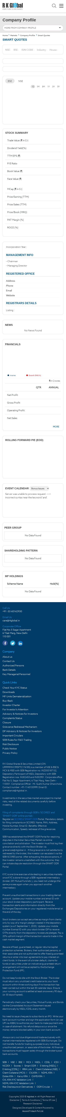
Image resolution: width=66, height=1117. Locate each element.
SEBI (5, 1062)
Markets (14, 35)
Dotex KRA (8, 1076)
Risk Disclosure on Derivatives (18, 1086)
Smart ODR (30, 1065)
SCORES (18, 819)
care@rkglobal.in (11, 620)
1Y (48, 86)
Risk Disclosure (11, 744)
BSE (10, 81)
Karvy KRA (22, 1076)
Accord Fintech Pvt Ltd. (33, 1111)
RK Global (13, 6)
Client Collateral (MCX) (14, 1072)
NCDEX (6, 1065)
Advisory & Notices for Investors (20, 713)
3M (43, 86)
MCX (28, 1062)
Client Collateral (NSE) (47, 1069)
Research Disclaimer (32, 1103)
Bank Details (9, 669)
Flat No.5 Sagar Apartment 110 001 (17, 633)
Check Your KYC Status (15, 687)
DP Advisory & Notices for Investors (22, 731)
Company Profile (27, 35)
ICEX (56, 1062)
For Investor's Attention (15, 709)
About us (7, 656)
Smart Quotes (44, 35)
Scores (17, 1065)
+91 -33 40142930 (12, 611)
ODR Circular (43, 1086)
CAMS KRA (37, 1076)
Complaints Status (12, 718)
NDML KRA (46, 1072)
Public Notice (10, 748)
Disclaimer (14, 1100)
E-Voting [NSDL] (48, 1065)
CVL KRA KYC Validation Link (17, 1079)
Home (5, 35)
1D (33, 86)
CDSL (47, 1062)
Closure (7, 722)
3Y (53, 86)
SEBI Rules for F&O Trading (17, 739)
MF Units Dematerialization (17, 696)
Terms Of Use (48, 1100)
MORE (56, 426)
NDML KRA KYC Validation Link (18, 1083)
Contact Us (9, 661)
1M (38, 86)
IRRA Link (27, 1069)
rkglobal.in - (32, 1096)
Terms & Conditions (31, 1100)
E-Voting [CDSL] (10, 1069)
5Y (58, 86)
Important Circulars (13, 735)
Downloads (9, 692)
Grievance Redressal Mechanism (20, 726)
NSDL (38, 1062)
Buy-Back (8, 700)
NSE (20, 81)
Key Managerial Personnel (16, 674)
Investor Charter (11, 705)
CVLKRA (33, 1072)
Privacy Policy (10, 752)
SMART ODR (31, 819)
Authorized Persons (13, 665)
